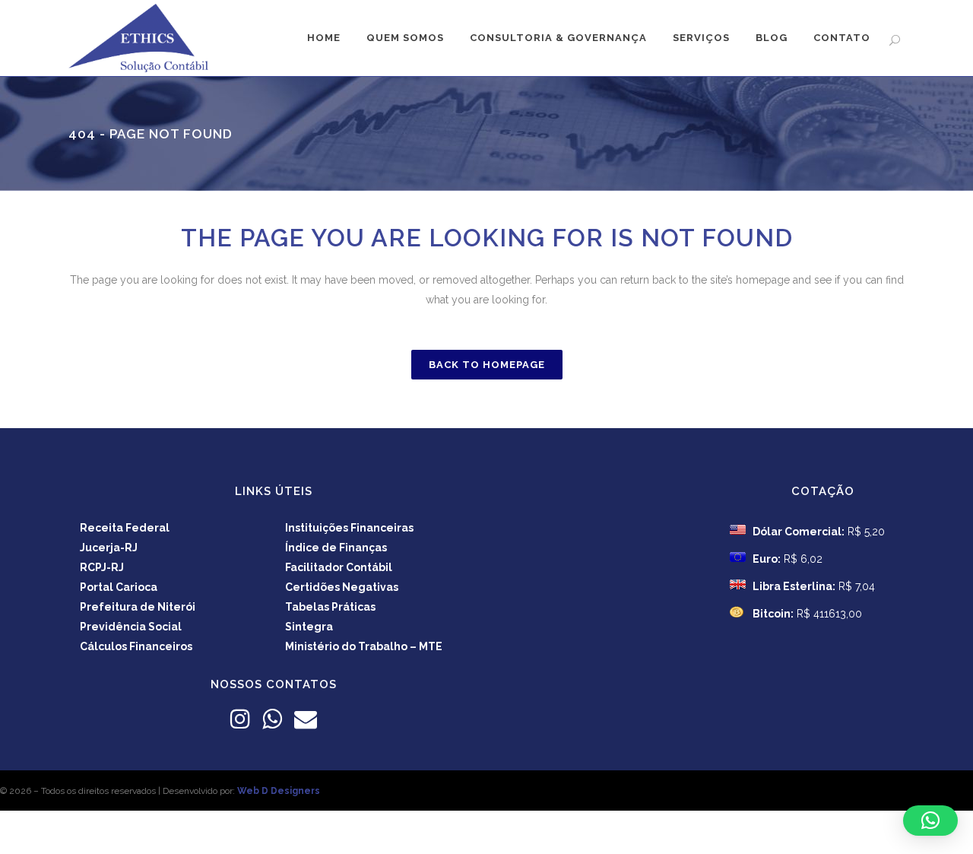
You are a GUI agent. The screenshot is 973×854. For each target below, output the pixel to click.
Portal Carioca (118, 587)
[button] (930, 820)
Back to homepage (487, 364)
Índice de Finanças (336, 547)
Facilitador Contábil (338, 567)
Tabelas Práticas (330, 607)
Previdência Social (131, 627)
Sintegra (309, 627)
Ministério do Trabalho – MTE (363, 646)
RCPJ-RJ (102, 567)
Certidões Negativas (341, 587)
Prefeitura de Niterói (137, 607)
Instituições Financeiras (349, 528)
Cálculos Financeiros (136, 646)
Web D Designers (278, 791)
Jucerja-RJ (109, 547)
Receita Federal (125, 528)
